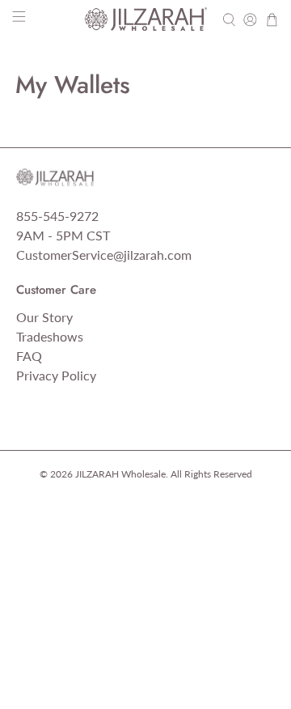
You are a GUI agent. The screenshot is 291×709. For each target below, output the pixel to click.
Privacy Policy (56, 375)
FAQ (29, 355)
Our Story (44, 317)
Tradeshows (49, 336)
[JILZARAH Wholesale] (145, 19)
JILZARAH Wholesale (120, 473)
